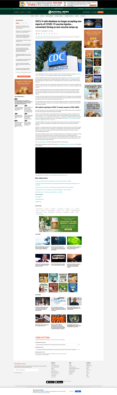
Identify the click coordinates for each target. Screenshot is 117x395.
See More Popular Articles (24, 76)
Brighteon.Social (89, 365)
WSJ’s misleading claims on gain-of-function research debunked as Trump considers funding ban (42, 247)
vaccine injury (37, 38)
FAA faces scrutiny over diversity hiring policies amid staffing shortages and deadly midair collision (73, 266)
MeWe (87, 374)
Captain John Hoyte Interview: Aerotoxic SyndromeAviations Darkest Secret (27, 124)
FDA (48, 37)
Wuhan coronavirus (56, 38)
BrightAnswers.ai (81, 8)
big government (57, 36)
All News (70, 365)
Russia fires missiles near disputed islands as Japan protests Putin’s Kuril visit (23, 64)
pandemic (52, 37)
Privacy (39, 385)
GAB (87, 375)
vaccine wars (43, 38)
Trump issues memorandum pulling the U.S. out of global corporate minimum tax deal (42, 265)
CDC (66, 36)
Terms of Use (53, 376)
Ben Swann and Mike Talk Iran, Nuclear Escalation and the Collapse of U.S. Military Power (19, 109)
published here (48, 387)
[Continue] (37, 370)
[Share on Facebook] (41, 34)
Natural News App (72, 369)
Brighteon (18, 8)
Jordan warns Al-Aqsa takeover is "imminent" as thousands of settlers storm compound (23, 27)
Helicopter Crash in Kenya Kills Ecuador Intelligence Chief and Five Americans (23, 45)
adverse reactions (41, 36)
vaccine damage (75, 37)
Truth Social (88, 369)
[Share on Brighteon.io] (39, 34)
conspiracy (70, 36)
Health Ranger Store (72, 367)
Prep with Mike (24, 8)
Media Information (54, 371)
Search (102, 8)
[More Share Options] (57, 34)
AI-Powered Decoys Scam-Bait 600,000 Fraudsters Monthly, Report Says (23, 60)
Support (52, 368)
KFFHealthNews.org (39, 199)
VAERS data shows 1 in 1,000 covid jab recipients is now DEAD (48, 192)
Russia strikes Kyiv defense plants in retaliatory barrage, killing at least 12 (23, 69)
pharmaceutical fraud (58, 37)
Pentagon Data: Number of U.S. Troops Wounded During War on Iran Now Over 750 (23, 55)
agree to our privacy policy (44, 392)
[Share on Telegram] (47, 34)
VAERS (51, 38)
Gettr (87, 371)
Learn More (71, 391)
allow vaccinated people (70, 77)
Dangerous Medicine (39, 37)
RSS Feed (70, 374)
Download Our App (88, 8)
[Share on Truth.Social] (49, 34)
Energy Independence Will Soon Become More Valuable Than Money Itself (19, 116)
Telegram (88, 367)
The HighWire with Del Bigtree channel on (55, 175)
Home (14, 8)
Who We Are (53, 364)
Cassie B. (41, 245)
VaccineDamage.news (42, 142)
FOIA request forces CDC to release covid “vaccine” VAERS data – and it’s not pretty (53, 189)
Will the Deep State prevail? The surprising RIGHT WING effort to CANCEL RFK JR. (73, 308)
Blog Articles (71, 372)
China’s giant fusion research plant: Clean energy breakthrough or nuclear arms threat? (74, 247)
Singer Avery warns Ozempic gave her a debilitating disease (42, 325)
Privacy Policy (53, 375)
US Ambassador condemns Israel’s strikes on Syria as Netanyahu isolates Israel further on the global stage (23, 36)
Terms (42, 385)
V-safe (70, 37)
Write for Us (53, 369)
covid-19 (74, 36)
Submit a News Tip (54, 374)
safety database (66, 37)
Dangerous (78, 36)
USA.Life (87, 376)
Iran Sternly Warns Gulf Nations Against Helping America (23, 41)
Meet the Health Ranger (55, 365)
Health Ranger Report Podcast (74, 368)
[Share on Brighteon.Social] (36, 34)
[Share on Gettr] (54, 34)
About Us (94, 8)
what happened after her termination (66, 144)
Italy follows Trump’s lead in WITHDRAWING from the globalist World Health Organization (74, 325)
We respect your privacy (18, 372)
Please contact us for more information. (42, 354)
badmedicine (51, 36)
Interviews (29, 8)
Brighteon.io (88, 364)
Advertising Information (55, 372)
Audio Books (34, 8)
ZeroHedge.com (38, 196)
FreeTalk (87, 372)
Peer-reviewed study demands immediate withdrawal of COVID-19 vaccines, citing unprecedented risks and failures (58, 309)
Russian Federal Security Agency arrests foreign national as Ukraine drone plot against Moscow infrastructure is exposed (22, 50)
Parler (87, 368)
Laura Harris (44, 31)
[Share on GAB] (52, 34)
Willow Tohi (57, 245)
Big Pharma (63, 36)
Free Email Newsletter (55, 367)
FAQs (98, 8)
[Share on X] (44, 34)
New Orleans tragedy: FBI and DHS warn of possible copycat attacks (58, 265)
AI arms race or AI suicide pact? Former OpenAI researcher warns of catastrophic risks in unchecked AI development (58, 248)
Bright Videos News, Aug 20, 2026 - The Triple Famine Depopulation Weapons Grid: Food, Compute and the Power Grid (19, 124)
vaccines (48, 38)
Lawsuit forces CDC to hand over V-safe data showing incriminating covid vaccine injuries (54, 187)
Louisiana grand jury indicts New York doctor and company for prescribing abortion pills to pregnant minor (41, 309)
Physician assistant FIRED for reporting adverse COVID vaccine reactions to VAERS (53, 181)
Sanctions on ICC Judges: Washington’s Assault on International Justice (23, 32)
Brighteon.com (38, 201)
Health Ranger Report (19, 96)
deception (45, 37)
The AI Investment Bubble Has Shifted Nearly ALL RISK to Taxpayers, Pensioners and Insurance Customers (28, 117)
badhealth (47, 36)
